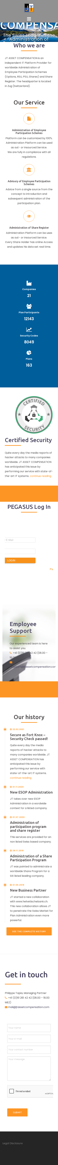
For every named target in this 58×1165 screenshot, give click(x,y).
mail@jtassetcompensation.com (28, 1007)
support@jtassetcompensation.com (34, 667)
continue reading (40, 476)
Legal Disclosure (12, 1143)
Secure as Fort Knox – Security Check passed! (29, 737)
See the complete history (29, 931)
